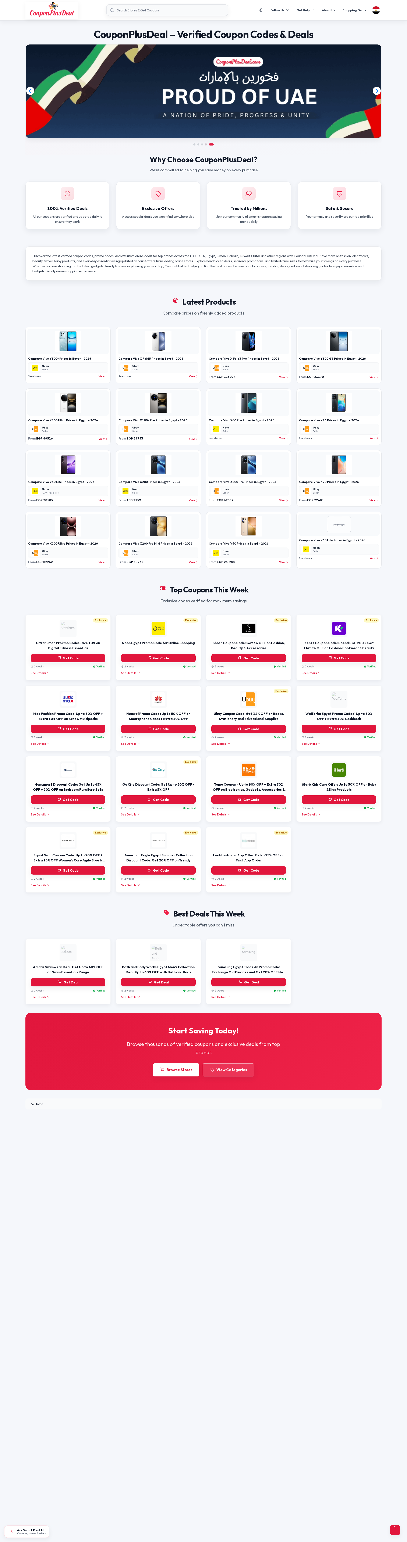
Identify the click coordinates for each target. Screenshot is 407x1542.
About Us (328, 10)
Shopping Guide (354, 10)
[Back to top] (395, 1530)
